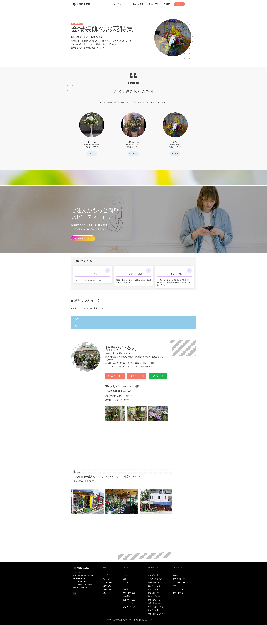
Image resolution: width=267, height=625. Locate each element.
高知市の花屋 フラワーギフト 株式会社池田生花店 (130, 620)
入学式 (175, 134)
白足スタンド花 (92, 134)
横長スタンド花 (133, 134)
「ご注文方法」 (83, 280)
